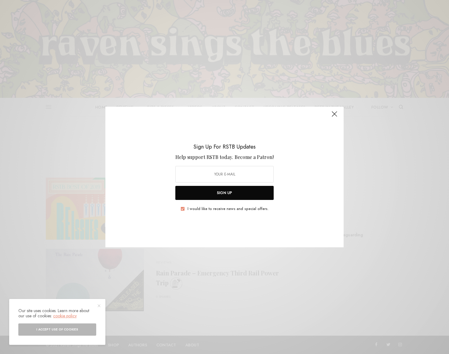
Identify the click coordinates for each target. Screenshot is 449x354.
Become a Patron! (254, 157)
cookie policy (65, 316)
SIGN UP (224, 193)
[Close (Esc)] (334, 116)
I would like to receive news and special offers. (228, 209)
